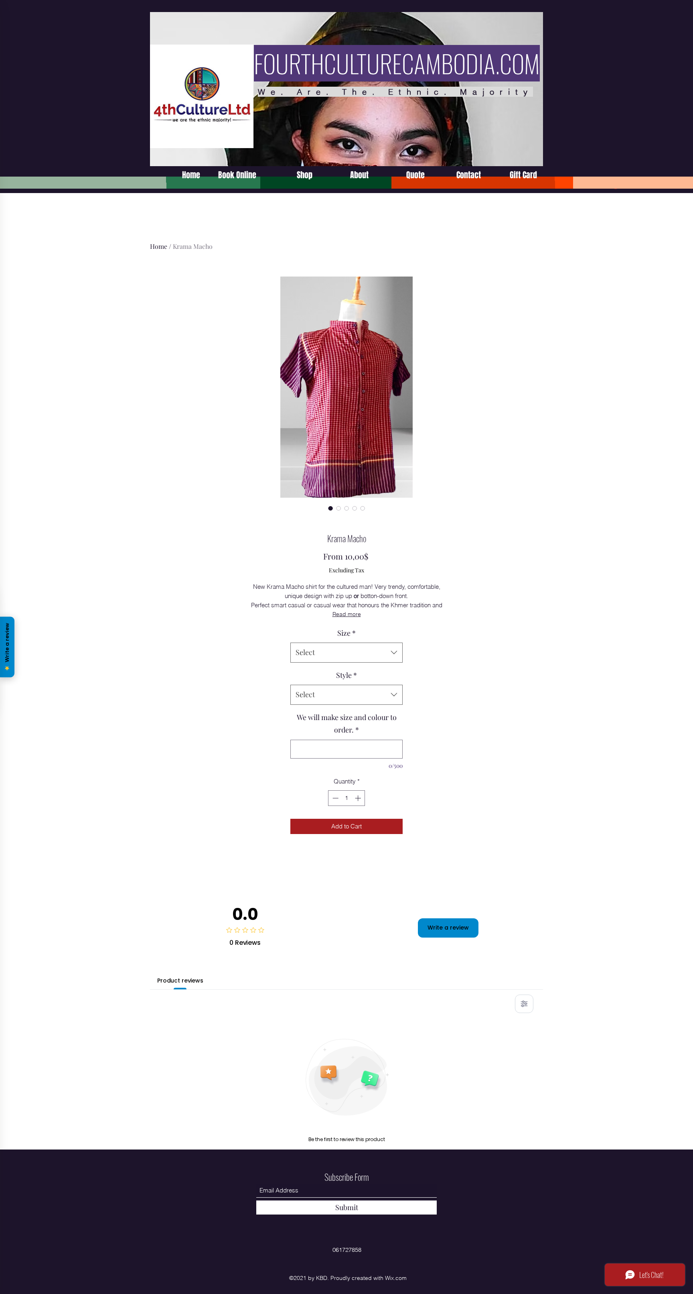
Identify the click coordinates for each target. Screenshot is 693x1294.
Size (346, 633)
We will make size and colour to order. (347, 723)
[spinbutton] (346, 798)
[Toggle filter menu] (524, 1004)
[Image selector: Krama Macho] (330, 508)
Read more (346, 614)
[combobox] (346, 653)
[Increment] (358, 798)
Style (346, 675)
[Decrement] (334, 798)
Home (158, 246)
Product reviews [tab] (180, 981)
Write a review (448, 928)
